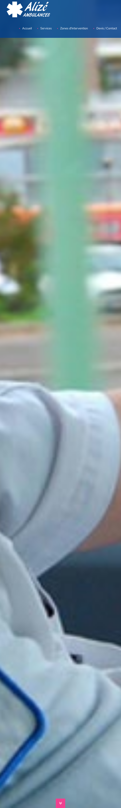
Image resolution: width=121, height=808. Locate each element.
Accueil (27, 28)
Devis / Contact (106, 28)
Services (46, 28)
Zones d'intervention (74, 28)
